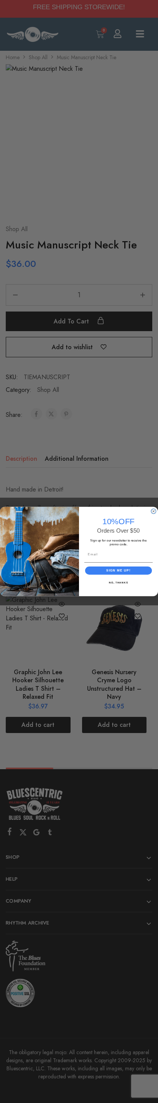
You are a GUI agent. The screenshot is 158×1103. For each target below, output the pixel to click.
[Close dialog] (153, 511)
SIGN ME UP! (118, 570)
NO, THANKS (118, 582)
